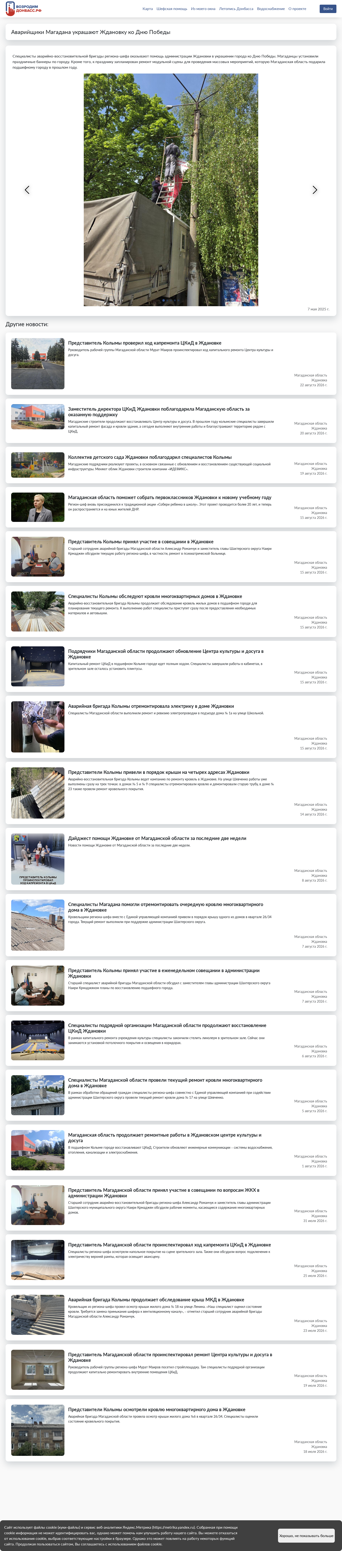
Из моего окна (203, 8)
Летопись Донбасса (236, 8)
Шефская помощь (172, 8)
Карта (148, 8)
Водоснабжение (271, 8)
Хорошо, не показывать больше (306, 1535)
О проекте (297, 8)
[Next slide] (314, 190)
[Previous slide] (27, 190)
